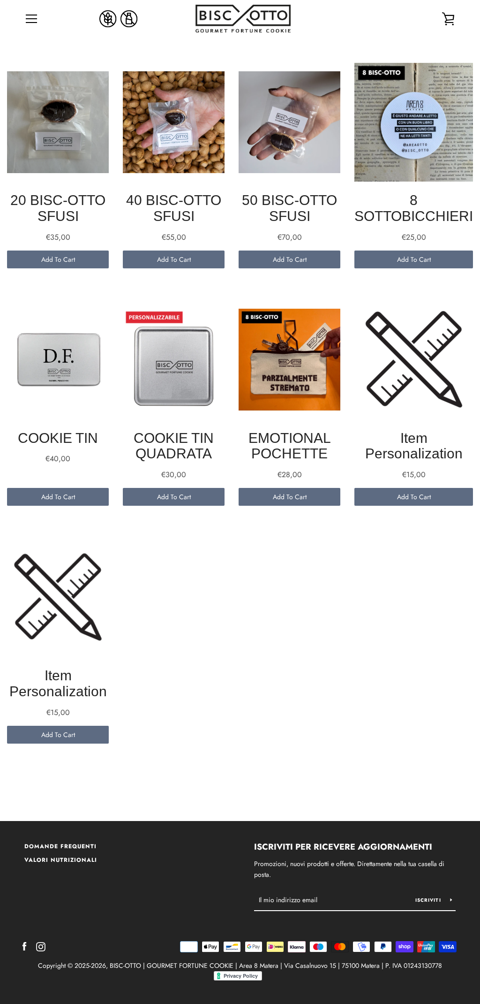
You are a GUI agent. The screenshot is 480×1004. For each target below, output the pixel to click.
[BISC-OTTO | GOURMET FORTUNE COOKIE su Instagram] (40, 946)
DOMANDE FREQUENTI (60, 846)
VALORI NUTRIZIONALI (60, 860)
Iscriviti (429, 900)
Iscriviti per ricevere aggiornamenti (343, 847)
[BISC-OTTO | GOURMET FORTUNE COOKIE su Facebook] (24, 946)
